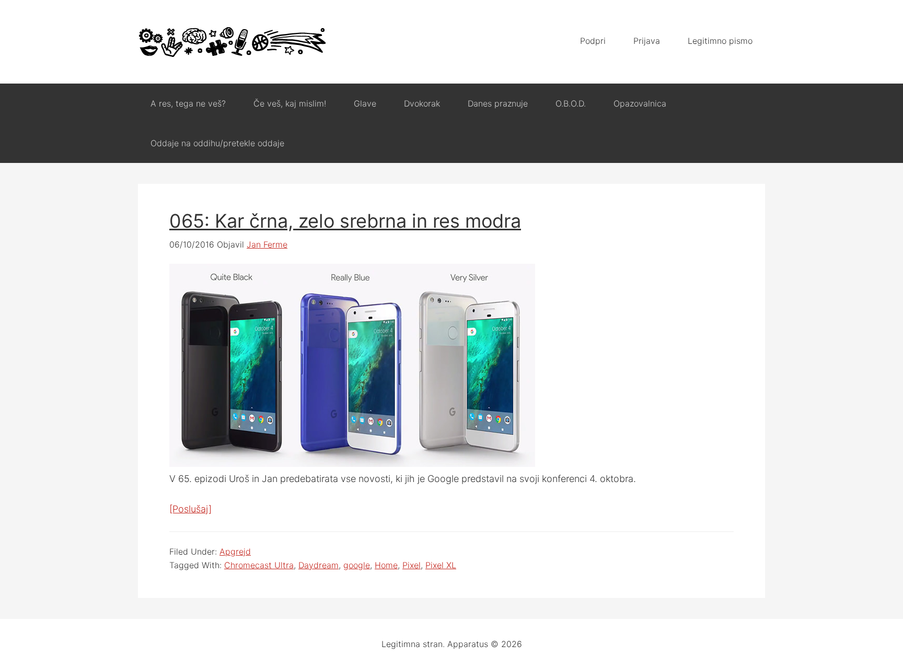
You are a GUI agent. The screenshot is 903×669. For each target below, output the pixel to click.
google (356, 565)
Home (386, 565)
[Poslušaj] (190, 508)
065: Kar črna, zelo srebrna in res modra (345, 220)
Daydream (318, 565)
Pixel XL (440, 565)
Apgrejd (235, 551)
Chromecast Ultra (259, 565)
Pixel (411, 565)
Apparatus (232, 41)
